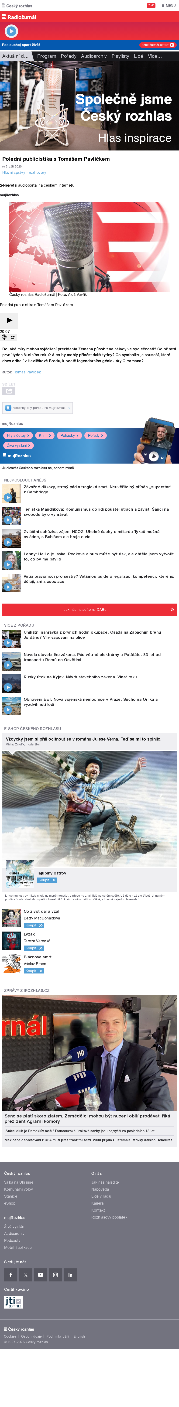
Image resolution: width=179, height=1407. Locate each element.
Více (155, 56)
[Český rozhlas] (17, 5)
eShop (9, 1203)
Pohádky (68, 435)
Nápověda (100, 1189)
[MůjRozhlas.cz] (9, 195)
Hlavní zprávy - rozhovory (24, 172)
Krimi (43, 435)
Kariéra (97, 1203)
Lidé (138, 56)
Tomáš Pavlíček (27, 372)
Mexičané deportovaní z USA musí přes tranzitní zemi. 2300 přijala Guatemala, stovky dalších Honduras (88, 1140)
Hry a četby (16, 435)
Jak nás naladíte (105, 1182)
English (79, 1336)
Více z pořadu (19, 625)
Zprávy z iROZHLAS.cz (27, 990)
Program (46, 56)
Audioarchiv (94, 56)
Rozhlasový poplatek (109, 1217)
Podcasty (12, 1240)
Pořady (68, 56)
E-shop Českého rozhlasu (32, 729)
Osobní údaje (31, 1336)
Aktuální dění (16, 56)
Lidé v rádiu (101, 1196)
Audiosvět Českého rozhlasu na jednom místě (38, 468)
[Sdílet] (12, 337)
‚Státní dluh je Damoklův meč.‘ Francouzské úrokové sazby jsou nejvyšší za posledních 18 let (80, 1131)
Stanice (10, 1196)
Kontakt (98, 1210)
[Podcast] (4, 337)
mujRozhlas (12, 423)
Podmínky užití (57, 1336)
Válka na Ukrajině (18, 1182)
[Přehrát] (9, 321)
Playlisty (120, 56)
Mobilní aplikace (18, 1247)
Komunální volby (18, 1189)
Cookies (10, 1336)
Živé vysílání (17, 445)
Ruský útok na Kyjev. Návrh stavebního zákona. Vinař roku (80, 677)
